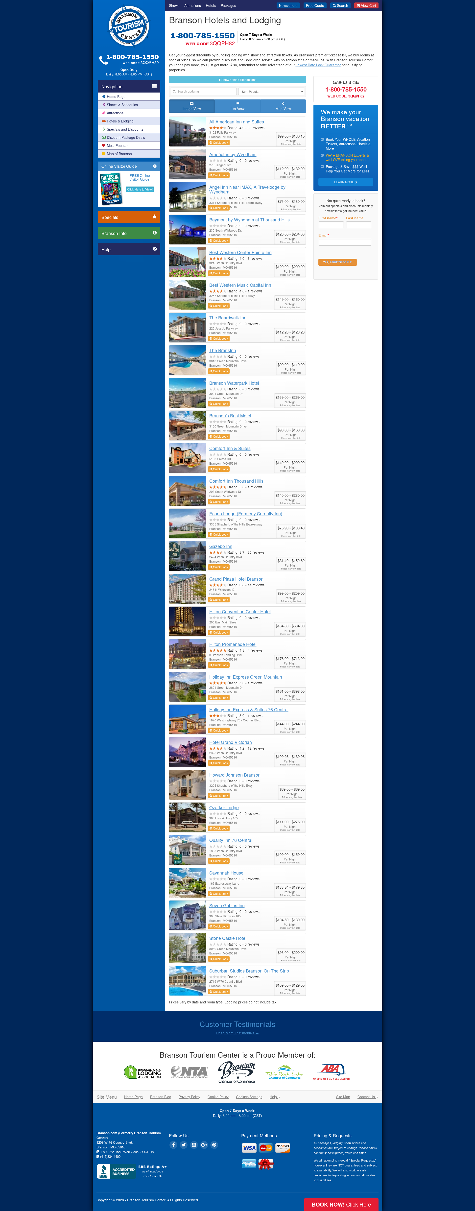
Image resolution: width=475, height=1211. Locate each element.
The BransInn (222, 350)
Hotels (211, 5)
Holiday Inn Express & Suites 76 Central (248, 709)
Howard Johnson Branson (235, 774)
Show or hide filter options (238, 79)
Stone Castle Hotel (227, 938)
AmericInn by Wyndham (233, 154)
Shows (174, 5)
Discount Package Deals (126, 137)
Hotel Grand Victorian (230, 742)
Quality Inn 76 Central (230, 840)
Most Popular (117, 145)
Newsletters (288, 5)
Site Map (343, 1096)
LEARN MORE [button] (344, 182)
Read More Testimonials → (237, 1032)
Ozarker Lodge (224, 807)
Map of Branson (119, 153)
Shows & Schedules (122, 104)
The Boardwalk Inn (227, 317)
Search (342, 5)
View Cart (368, 5)
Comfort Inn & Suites (230, 448)
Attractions (115, 112)
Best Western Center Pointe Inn (240, 252)
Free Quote (315, 5)
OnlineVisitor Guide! (139, 177)
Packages (228, 5)
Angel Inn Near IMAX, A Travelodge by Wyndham (247, 189)
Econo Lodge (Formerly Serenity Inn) (245, 513)
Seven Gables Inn (227, 905)
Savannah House (226, 872)
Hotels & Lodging (120, 121)
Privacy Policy (189, 1096)
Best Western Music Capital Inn (240, 285)
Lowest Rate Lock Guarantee (318, 64)
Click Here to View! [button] (140, 189)
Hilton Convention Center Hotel (240, 611)
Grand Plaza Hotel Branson (236, 578)
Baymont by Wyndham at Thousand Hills (249, 219)
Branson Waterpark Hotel (234, 383)
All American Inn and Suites (236, 121)
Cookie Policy (218, 1096)
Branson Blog (160, 1096)
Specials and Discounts (125, 129)
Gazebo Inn (220, 546)
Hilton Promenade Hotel (233, 644)
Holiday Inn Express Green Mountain (245, 676)
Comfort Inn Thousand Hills (236, 480)
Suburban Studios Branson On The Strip (249, 970)
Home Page (116, 96)
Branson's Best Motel (230, 415)
